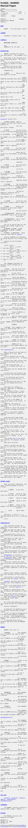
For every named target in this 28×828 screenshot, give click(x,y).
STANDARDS (4, 805)
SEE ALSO (3, 795)
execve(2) (4, 119)
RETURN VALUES (5, 481)
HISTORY (3, 813)
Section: (3, 11)
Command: (3, 8)
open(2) (19, 234)
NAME (2, 26)
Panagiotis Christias (22, 826)
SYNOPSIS (3, 40)
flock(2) (16, 439)
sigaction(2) (8, 349)
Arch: (21, 11)
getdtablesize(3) (6, 717)
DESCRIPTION (4, 51)
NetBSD (23, 825)
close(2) (7, 798)
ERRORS (3, 627)
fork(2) (16, 578)
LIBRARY (3, 33)
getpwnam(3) (8, 555)
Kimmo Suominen (4, 826)
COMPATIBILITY (5, 523)
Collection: (3, 14)
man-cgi (14, 826)
